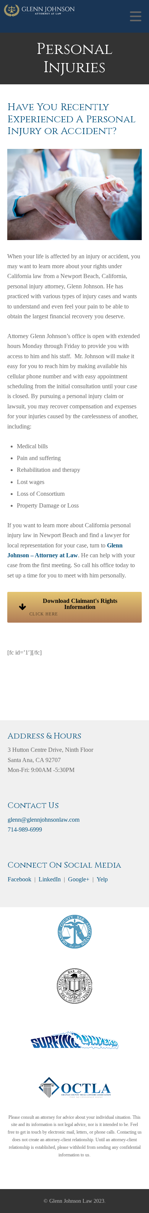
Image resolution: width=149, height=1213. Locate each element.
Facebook (19, 879)
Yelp (102, 879)
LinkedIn (50, 879)
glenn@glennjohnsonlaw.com (43, 819)
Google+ (78, 879)
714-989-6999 (25, 829)
